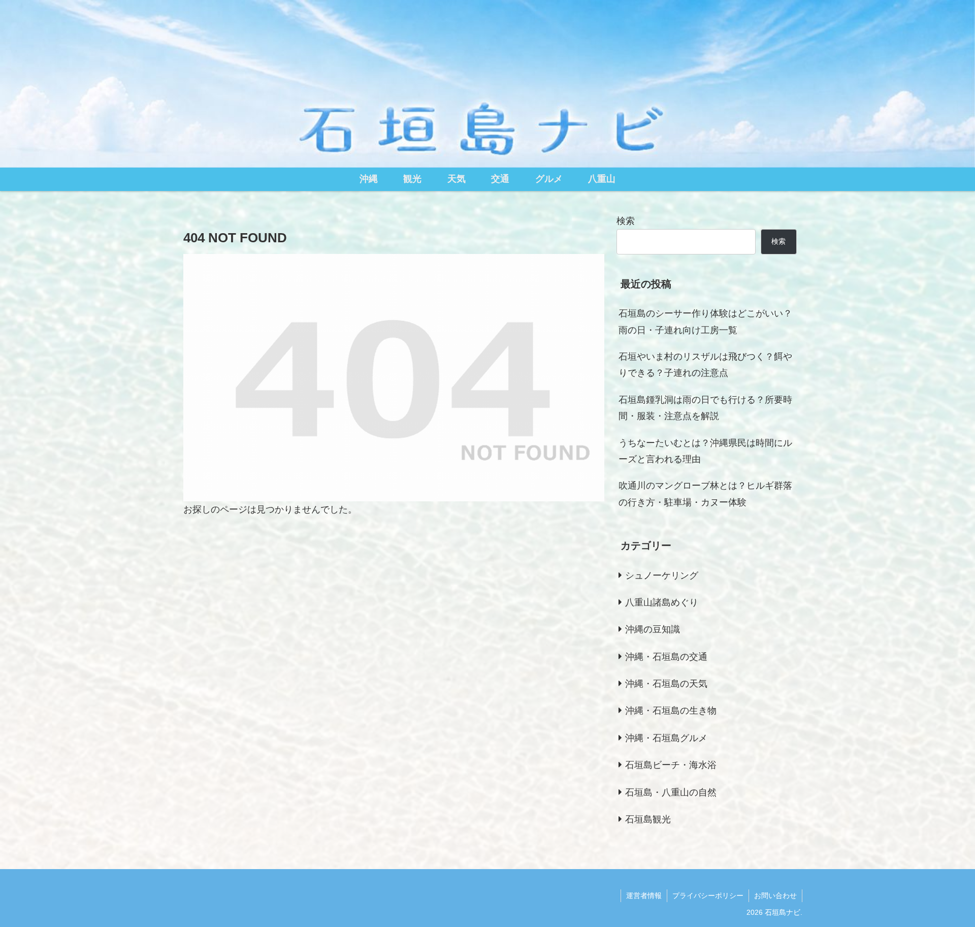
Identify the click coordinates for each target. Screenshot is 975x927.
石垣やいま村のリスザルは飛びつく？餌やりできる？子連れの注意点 (705, 364)
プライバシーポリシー (707, 895)
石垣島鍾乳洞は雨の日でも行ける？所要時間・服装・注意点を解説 (705, 408)
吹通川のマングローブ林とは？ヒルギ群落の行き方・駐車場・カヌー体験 (705, 494)
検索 (625, 221)
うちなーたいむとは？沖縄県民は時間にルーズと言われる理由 (705, 451)
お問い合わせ (775, 895)
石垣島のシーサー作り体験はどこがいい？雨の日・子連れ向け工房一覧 (705, 321)
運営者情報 (644, 895)
